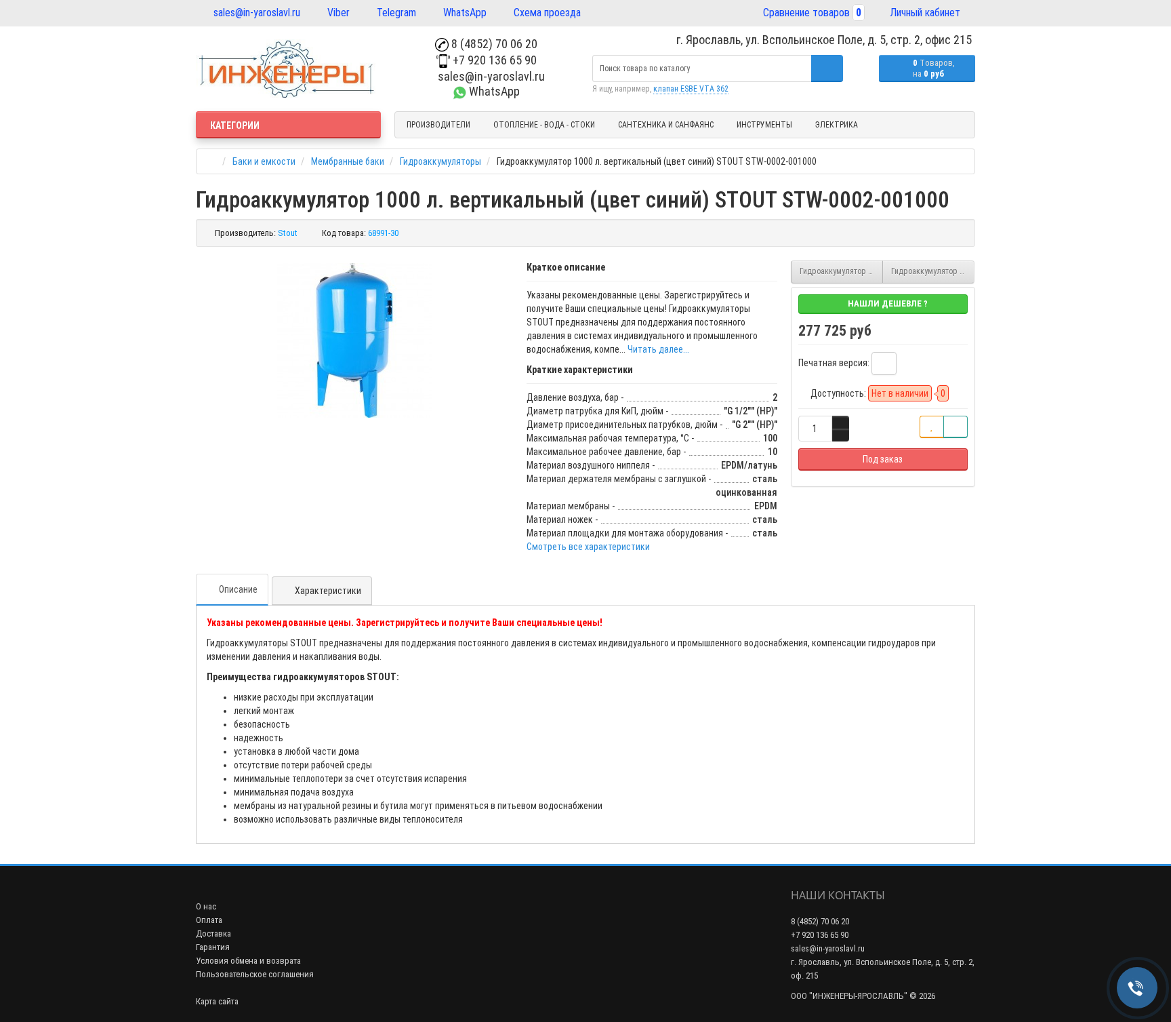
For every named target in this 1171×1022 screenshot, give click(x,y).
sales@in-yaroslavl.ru (255, 12)
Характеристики (328, 590)
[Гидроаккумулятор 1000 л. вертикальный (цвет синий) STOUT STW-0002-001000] (354, 340)
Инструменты (764, 125)
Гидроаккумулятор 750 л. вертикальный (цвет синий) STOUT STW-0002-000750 (841, 271)
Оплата (209, 920)
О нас (206, 906)
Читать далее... (658, 349)
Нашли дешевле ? (887, 303)
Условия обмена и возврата (248, 961)
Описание (238, 589)
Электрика (836, 125)
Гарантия (213, 947)
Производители (438, 125)
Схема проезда (546, 12)
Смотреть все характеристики (588, 546)
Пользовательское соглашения (255, 974)
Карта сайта (217, 1001)
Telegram (395, 12)
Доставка (213, 933)
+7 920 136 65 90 (493, 60)
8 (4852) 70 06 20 (493, 44)
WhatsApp (463, 12)
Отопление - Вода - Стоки (544, 125)
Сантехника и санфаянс (666, 125)
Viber (337, 12)
